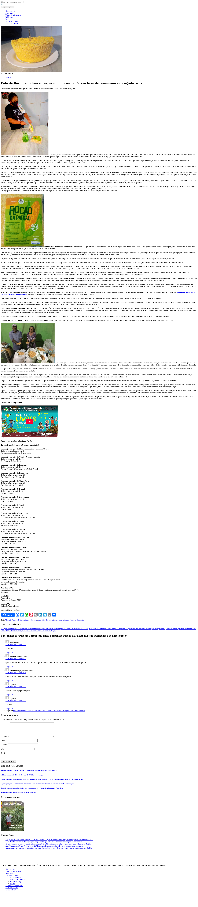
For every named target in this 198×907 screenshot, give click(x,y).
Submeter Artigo (16, 882)
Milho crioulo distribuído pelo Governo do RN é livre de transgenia (22, 775)
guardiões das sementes (46, 620)
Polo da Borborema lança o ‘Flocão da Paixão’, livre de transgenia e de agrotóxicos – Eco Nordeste (49, 711)
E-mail (4, 745)
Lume (8, 19)
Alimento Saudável (30, 620)
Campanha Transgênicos (14, 886)
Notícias (8, 77)
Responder (9, 652)
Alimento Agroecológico (14, 620)
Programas (9, 13)
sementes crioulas (62, 620)
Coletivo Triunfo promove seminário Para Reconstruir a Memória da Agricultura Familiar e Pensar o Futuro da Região (48, 844)
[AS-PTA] (2, 5)
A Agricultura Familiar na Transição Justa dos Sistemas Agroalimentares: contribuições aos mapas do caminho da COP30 (44, 629)
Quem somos (10, 11)
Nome (4, 740)
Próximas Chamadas (17, 879)
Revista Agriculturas (13, 21)
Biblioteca (9, 17)
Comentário (5, 736)
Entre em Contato (12, 23)
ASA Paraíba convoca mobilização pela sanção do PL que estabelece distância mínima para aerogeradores (127, 629)
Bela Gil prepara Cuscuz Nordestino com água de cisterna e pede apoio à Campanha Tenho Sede (32, 788)
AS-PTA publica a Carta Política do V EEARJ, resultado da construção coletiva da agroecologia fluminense (44, 846)
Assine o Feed (11, 890)
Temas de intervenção (13, 15)
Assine (12, 884)
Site (2, 749)
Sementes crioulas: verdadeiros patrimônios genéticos (18, 792)
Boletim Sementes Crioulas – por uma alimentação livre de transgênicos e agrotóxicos (28, 770)
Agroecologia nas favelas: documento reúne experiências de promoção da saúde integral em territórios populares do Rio (49, 848)
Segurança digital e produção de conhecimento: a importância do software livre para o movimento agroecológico (37, 784)
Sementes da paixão (77, 620)
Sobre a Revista (15, 877)
